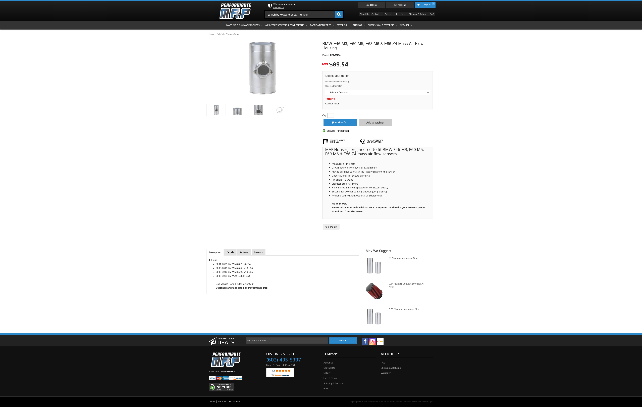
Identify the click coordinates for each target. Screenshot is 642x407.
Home (212, 33)
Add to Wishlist (375, 122)
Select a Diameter (333, 85)
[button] (304, 14)
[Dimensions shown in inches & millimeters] (279, 110)
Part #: (325, 55)
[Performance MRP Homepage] (235, 6)
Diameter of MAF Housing (337, 81)
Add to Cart (341, 122)
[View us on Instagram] (372, 341)
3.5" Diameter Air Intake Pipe (404, 309)
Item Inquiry (331, 226)
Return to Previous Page (228, 33)
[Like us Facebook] (365, 341)
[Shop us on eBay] (380, 341)
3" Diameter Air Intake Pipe (403, 258)
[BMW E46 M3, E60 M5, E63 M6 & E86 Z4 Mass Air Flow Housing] (262, 67)
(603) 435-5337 (283, 359)
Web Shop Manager (423, 401)
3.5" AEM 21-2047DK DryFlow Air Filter (406, 285)
